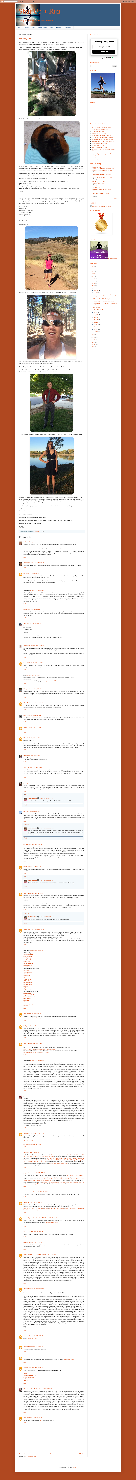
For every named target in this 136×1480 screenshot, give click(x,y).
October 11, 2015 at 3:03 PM (33, 609)
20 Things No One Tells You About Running (102, 139)
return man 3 (43, 1210)
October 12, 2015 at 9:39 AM (34, 715)
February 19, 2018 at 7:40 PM (46, 1388)
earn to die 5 (32, 1049)
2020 (93, 273)
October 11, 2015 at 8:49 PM (33, 675)
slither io (25, 1242)
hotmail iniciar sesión (28, 1210)
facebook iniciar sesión (70, 1208)
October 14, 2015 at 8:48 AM (47, 916)
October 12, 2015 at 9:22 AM (36, 703)
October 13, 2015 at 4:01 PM (34, 866)
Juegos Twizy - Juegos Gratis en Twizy (72, 1182)
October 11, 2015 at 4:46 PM (34, 623)
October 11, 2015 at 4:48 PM (37, 645)
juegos (41, 1420)
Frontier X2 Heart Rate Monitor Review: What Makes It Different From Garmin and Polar (103, 169)
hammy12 (26, 663)
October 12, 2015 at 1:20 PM (35, 767)
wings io (37, 1052)
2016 (93, 283)
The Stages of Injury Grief (98, 131)
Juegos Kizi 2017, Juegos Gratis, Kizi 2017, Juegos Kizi (64, 1160)
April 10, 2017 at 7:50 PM (39, 1173)
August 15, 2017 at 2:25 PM (49, 1254)
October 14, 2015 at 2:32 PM (37, 929)
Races (51, 28)
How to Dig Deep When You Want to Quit (102, 153)
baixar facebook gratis (28, 1208)
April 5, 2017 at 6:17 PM (35, 1152)
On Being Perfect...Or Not (98, 145)
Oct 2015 (96, 293)
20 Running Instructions (97, 159)
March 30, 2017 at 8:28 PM (39, 1133)
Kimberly (25, 703)
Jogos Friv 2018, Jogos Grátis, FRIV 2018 (35, 1177)
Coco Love (26, 1202)
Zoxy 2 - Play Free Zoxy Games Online (58, 1163)
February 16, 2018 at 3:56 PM (36, 1367)
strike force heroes (44, 1052)
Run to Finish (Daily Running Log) (101, 174)
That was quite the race (97, 195)
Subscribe (104, 52)
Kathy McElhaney (28, 542)
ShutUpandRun (32, 798)
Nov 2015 (96, 290)
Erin (24, 755)
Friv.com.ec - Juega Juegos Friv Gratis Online (62, 1154)
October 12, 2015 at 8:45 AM (50, 689)
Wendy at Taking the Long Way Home (33, 689)
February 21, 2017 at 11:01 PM (35, 1096)
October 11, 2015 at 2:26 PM (37, 590)
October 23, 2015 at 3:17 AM (37, 950)
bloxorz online (27, 1232)
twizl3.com (26, 1152)
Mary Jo (25, 767)
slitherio (46, 1208)
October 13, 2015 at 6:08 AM (33, 811)
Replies (27, 795)
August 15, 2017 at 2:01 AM (35, 1242)
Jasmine (25, 1288)
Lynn (24, 715)
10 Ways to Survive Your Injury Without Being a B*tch (103, 150)
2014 (93, 334)
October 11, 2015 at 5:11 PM (36, 663)
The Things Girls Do (98, 309)
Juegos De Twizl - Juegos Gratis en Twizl (52, 1182)
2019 (93, 276)
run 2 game (37, 1210)
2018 (93, 278)
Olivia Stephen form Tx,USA (30, 1389)
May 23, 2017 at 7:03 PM (35, 1202)
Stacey (25, 844)
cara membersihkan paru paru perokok (32, 1144)
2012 (93, 339)
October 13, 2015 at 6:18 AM (47, 828)
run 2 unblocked (39, 1208)
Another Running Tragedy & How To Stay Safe (103, 141)
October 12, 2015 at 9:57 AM (34, 738)
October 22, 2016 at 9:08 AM (37, 1060)
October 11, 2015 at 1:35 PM (40, 542)
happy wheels (46, 1049)
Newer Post (22, 1453)
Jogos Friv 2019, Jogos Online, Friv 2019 (56, 1177)
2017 (93, 281)
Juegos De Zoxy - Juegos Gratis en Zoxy (41, 1160)
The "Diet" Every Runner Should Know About (103, 137)
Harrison (25, 1367)
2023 (93, 266)
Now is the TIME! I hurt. (98, 183)
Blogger (74, 1467)
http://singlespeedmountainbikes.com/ (51, 681)
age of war (26, 1049)
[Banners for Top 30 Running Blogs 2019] (100, 206)
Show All (115, 198)
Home (19, 28)
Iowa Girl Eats (96, 187)
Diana (25, 727)
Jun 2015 (96, 319)
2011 (93, 342)
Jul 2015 (96, 317)
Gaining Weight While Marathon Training (101, 155)
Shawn (25, 866)
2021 (93, 271)
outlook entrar (52, 1208)
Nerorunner (26, 645)
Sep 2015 (96, 312)
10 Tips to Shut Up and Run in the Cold (101, 135)
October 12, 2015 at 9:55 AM (34, 727)
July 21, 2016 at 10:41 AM (45, 1026)
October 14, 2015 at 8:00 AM (36, 893)
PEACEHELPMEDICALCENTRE (32, 1254)
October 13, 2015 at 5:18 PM (46, 880)
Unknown (26, 893)
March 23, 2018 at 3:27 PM (35, 1417)
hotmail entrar (80, 1208)
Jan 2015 (96, 331)
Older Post (81, 1453)
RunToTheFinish (96, 167)
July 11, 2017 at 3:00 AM (37, 1232)
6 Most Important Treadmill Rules (100, 129)
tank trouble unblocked (29, 1052)
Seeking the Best (96, 157)
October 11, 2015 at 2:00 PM (33, 573)
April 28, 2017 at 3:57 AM (42, 1191)
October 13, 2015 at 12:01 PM (34, 844)
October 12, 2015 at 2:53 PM (38, 783)
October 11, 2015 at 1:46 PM (37, 562)
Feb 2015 (96, 329)
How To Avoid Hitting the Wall (99, 147)
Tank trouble (39, 1049)
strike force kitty (37, 1018)
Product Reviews (42, 28)
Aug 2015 (96, 314)
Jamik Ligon (26, 929)
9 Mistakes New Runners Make (99, 143)
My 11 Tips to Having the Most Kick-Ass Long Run (104, 295)
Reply (24, 557)
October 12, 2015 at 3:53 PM (46, 798)
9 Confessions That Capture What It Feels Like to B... (105, 303)
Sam (24, 609)
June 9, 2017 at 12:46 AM (53, 1218)
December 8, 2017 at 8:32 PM (36, 1336)
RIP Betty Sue (25, 38)
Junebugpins (26, 783)
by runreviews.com (112, 258)
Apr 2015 (96, 324)
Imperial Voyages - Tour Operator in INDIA (34, 1218)
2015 (93, 286)
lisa (24, 573)
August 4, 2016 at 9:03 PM (35, 1043)
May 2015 (96, 322)
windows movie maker (29, 1192)
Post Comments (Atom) (30, 1456)
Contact (58, 28)
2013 (93, 337)
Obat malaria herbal (28, 1141)
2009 (93, 347)
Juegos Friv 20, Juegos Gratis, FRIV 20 (74, 1178)
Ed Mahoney (26, 562)
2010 (93, 344)
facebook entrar (60, 1208)
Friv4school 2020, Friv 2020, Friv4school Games (42, 1156)
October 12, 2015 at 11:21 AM (33, 755)
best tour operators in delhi (52, 1222)
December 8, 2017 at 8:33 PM (36, 1346)
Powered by (99, 58)
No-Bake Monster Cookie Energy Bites (101, 189)
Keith (24, 623)
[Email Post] (42, 531)
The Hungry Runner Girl (98, 182)
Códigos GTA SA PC (33, 1338)
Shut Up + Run (40, 11)
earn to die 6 (53, 1049)
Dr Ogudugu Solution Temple (31, 1026)
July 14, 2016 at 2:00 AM (35, 1013)
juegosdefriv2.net (27, 1173)
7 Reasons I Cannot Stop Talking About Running (105, 298)
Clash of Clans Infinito (68, 1359)
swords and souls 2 (28, 1018)
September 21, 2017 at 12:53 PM (36, 1288)
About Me (26, 28)
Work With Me (68, 28)
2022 (93, 269)
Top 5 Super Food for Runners (99, 133)
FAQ (33, 28)
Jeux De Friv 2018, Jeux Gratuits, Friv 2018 (57, 1158)
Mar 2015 (96, 327)
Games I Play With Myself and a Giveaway (103, 301)
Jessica (25, 1096)
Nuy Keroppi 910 (27, 1133)
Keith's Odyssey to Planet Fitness (100, 193)
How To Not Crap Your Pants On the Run (102, 127)
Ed (24, 811)
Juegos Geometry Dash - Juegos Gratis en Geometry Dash (37, 1180)
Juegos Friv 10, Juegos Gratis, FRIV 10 (54, 1178)
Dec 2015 (96, 288)
